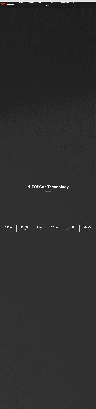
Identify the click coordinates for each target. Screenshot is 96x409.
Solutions (31, 2)
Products (21, 2)
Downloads (53, 2)
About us (41, 2)
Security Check (64, 2)
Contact (48, 5)
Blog (74, 2)
